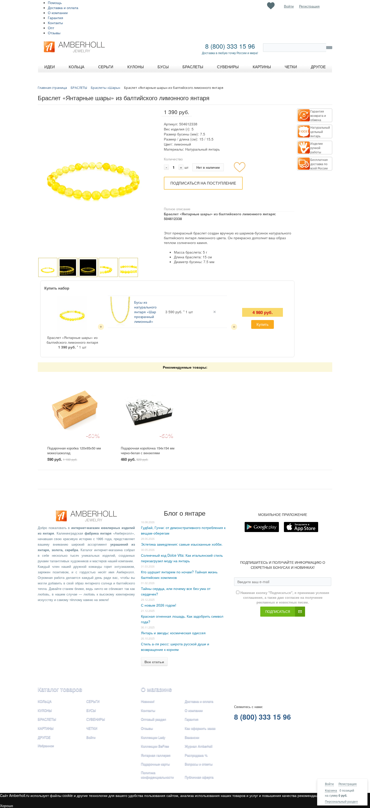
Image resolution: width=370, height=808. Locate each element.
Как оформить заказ (200, 728)
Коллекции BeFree (155, 746)
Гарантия (55, 17)
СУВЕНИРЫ (95, 719)
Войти (329, 784)
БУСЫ (91, 710)
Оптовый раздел (153, 719)
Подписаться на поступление (203, 183)
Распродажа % (196, 755)
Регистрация (348, 784)
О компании (58, 12)
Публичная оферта (199, 777)
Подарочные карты (155, 763)
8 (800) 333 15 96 (230, 45)
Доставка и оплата (63, 7)
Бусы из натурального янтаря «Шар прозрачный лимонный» (145, 312)
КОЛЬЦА (45, 701)
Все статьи (154, 661)
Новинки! (148, 701)
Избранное (46, 745)
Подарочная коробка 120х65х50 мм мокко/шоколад (74, 450)
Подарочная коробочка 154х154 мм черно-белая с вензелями (147, 450)
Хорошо (6, 805)
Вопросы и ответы (198, 763)
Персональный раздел (341, 801)
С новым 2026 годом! (158, 605)
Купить (262, 324)
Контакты (55, 22)
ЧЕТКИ (91, 728)
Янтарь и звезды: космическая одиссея (173, 632)
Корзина (331, 790)
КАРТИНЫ (46, 728)
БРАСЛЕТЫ (47, 719)
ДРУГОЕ (44, 737)
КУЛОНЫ (45, 710)
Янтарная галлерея (155, 755)
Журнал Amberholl (198, 746)
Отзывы (54, 32)
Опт (51, 27)
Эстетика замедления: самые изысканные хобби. (182, 544)
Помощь (55, 2)
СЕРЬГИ (92, 701)
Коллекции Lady (153, 737)
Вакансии (192, 737)
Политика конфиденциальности (157, 775)
